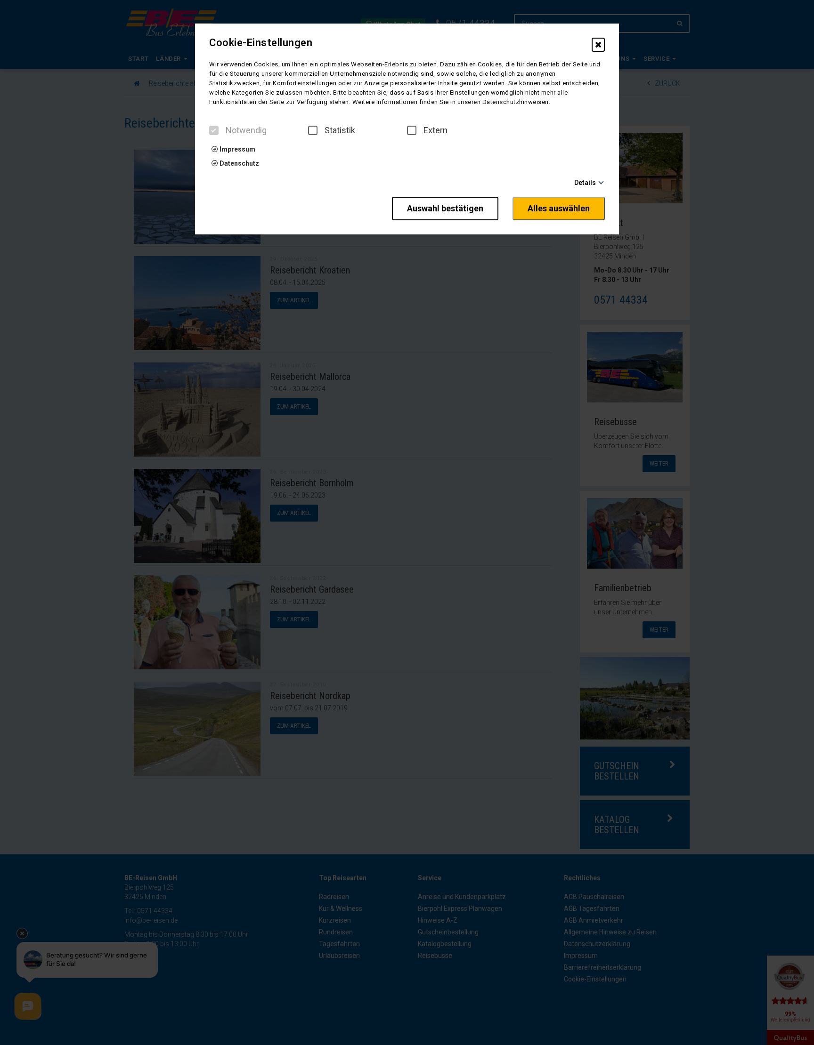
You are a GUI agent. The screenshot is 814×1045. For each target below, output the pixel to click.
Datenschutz (238, 163)
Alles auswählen (559, 208)
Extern (435, 130)
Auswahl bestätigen (445, 208)
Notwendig (246, 130)
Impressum (236, 149)
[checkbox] (214, 130)
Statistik (340, 130)
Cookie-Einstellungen (260, 43)
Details (585, 182)
